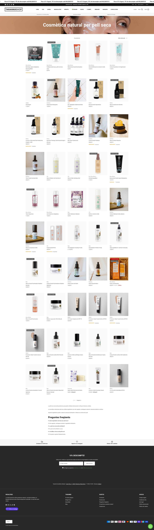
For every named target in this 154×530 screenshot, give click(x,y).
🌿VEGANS (74, 9)
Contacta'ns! (102, 506)
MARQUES (105, 9)
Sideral (99, 484)
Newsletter (67, 502)
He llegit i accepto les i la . (78, 468)
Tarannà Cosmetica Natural (13, 525)
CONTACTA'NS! (114, 9)
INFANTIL (66, 9)
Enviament (101, 497)
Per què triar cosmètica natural (106, 504)
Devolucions (102, 499)
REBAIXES (97, 9)
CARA (37, 9)
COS (43, 9)
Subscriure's (89, 463)
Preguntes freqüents (104, 502)
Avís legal (141, 502)
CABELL (49, 9)
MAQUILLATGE (57, 9)
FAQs (133, 4)
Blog (136, 4)
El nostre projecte (69, 497)
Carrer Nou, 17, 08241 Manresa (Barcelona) (76, 484)
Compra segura (142, 497)
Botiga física (68, 499)
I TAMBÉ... (89, 9)
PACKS (82, 9)
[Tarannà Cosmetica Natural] (13, 9)
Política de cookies (143, 506)
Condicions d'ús (77, 468)
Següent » (79, 400)
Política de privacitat (87, 468)
